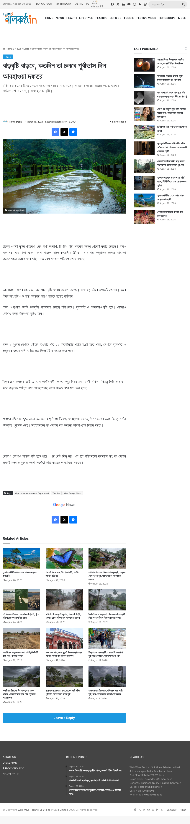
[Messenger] (73, 132)
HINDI (183, 809)
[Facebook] (55, 132)
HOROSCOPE (167, 17)
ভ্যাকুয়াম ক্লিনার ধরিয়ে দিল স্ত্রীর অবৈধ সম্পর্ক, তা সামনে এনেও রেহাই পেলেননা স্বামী (172, 147)
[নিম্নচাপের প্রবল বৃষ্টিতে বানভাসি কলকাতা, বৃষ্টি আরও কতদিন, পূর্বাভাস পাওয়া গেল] (107, 638)
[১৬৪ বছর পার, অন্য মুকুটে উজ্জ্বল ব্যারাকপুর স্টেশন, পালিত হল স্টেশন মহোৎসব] (64, 638)
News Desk (15, 121)
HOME (49, 17)
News (18, 48)
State (26, 48)
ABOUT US (9, 756)
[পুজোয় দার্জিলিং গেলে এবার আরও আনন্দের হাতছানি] (21, 558)
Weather (56, 493)
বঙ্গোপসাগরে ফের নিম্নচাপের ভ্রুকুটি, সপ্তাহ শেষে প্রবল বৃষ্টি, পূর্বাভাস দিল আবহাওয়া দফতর (107, 576)
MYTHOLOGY (64, 3)
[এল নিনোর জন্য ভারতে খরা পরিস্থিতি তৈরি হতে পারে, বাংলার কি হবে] (21, 638)
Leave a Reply (64, 718)
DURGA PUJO (44, 3)
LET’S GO (116, 17)
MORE (182, 17)
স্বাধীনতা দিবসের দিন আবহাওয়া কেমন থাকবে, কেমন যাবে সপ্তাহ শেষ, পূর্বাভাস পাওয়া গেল (19, 694)
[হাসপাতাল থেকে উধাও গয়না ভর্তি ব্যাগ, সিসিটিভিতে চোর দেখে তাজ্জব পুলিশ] (144, 183)
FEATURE (101, 17)
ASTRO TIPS (82, 3)
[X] (64, 132)
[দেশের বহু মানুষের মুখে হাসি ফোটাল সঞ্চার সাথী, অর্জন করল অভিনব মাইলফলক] (144, 114)
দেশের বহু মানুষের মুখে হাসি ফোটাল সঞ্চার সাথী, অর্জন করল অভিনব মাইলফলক (171, 112)
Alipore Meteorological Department (32, 493)
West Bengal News (72, 493)
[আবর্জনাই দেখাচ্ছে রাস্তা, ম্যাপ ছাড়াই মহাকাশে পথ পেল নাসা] (144, 81)
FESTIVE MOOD (146, 17)
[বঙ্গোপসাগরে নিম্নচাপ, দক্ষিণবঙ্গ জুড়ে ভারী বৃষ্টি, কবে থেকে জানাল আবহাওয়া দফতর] (107, 676)
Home (9, 48)
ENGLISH (172, 809)
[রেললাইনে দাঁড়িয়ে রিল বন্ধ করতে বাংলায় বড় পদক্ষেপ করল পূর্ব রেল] (144, 166)
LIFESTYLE (86, 17)
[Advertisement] (95, 32)
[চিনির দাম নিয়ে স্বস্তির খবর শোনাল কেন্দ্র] (144, 132)
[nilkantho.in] (20, 18)
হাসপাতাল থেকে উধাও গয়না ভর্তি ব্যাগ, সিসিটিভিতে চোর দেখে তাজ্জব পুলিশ (171, 181)
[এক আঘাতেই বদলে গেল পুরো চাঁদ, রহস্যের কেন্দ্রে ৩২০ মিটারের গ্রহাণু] (144, 98)
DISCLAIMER (10, 762)
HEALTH (71, 17)
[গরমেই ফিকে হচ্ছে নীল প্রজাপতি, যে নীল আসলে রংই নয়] (64, 558)
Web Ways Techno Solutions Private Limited (43, 809)
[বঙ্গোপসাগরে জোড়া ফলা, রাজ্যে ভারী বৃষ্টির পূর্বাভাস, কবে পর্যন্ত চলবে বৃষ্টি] (64, 676)
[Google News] (64, 505)
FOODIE (129, 17)
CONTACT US (11, 774)
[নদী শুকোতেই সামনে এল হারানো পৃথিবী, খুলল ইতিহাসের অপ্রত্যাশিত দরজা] (21, 599)
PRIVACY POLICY (13, 768)
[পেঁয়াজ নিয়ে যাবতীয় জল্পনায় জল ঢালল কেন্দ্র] (144, 217)
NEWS (60, 17)
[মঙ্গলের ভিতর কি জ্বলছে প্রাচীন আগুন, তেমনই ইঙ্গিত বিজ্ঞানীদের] (144, 65)
